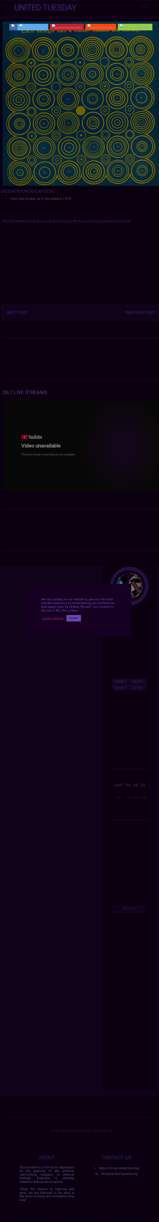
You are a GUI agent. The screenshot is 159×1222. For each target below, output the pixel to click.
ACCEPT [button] (73, 618)
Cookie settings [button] (52, 618)
